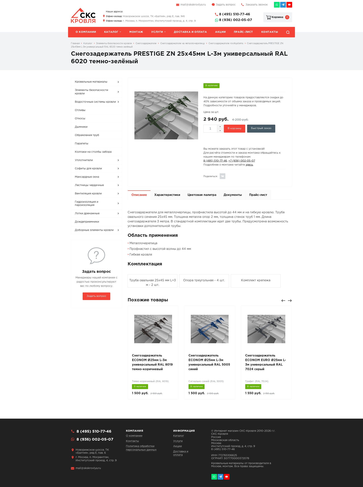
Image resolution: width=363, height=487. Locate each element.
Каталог (111, 32)
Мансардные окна (87, 177)
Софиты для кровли (88, 168)
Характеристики (167, 195)
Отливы (80, 110)
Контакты (269, 32)
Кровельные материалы (91, 82)
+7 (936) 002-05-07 (241, 161)
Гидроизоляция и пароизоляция (86, 203)
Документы (233, 195)
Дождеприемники (87, 222)
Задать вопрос (226, 5)
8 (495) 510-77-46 (234, 14)
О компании (86, 32)
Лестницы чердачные (89, 185)
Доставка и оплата (190, 32)
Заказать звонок (257, 5)
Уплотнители (84, 160)
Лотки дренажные (87, 213)
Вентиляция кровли (88, 193)
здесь (249, 165)
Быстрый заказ (261, 128)
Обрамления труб (87, 135)
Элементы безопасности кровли (91, 92)
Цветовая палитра (202, 195)
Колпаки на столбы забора (93, 152)
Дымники (81, 127)
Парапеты (81, 143)
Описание (139, 195)
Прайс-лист (243, 32)
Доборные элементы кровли (94, 230)
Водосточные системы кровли (95, 102)
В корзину (234, 128)
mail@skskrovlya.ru (193, 5)
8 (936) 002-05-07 (235, 20)
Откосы (80, 118)
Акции (220, 32)
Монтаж (136, 32)
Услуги (157, 32)
